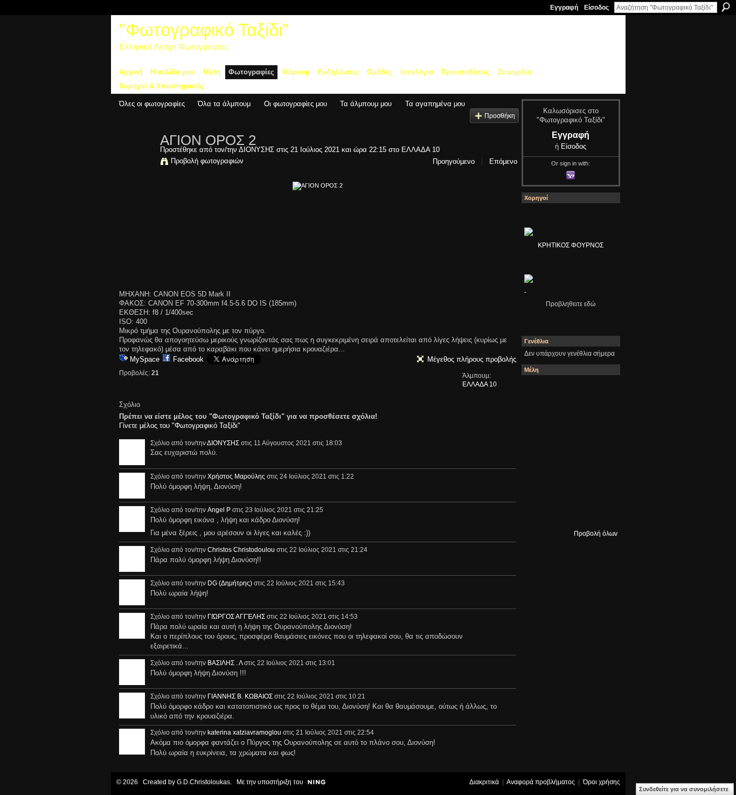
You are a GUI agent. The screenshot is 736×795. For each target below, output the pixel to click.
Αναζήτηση (725, 7)
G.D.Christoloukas (203, 782)
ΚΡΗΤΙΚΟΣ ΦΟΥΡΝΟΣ (570, 245)
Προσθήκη (499, 115)
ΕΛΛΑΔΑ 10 (420, 150)
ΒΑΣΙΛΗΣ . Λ (224, 663)
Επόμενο (503, 161)
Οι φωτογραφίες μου (295, 104)
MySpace (144, 359)
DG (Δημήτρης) (229, 583)
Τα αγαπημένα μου (435, 104)
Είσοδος (596, 7)
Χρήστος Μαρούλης (236, 476)
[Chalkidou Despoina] (568, 422)
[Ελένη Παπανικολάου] (539, 480)
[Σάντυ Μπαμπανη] (539, 509)
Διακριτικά (484, 782)
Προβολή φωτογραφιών (207, 161)
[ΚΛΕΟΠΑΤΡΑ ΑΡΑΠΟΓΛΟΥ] (597, 451)
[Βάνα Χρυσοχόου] (597, 422)
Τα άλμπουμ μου (366, 104)
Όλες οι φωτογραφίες (152, 104)
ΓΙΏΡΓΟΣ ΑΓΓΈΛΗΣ (236, 616)
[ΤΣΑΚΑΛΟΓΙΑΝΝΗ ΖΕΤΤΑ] (568, 509)
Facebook (188, 359)
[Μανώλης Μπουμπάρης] (568, 480)
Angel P (219, 510)
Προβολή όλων (595, 533)
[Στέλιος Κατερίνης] (539, 393)
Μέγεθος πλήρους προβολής (471, 359)
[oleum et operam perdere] (597, 393)
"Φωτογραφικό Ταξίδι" (204, 30)
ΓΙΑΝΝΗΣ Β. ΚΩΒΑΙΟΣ (240, 696)
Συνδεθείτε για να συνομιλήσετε (683, 789)
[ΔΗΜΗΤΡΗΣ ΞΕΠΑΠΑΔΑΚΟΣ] (539, 451)
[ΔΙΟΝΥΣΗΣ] (136, 163)
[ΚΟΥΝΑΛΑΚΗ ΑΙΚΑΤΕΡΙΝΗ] (568, 393)
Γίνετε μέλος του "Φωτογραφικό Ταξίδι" (179, 425)
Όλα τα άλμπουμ (224, 104)
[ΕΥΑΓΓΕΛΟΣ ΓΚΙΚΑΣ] (597, 480)
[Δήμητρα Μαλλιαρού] (539, 422)
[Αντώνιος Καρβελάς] (597, 509)
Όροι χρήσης (601, 782)
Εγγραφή (564, 7)
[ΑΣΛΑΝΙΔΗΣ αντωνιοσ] (568, 451)
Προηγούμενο (454, 161)
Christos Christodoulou (241, 550)
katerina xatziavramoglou (244, 732)
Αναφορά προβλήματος (540, 782)
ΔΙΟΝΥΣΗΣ (256, 150)
